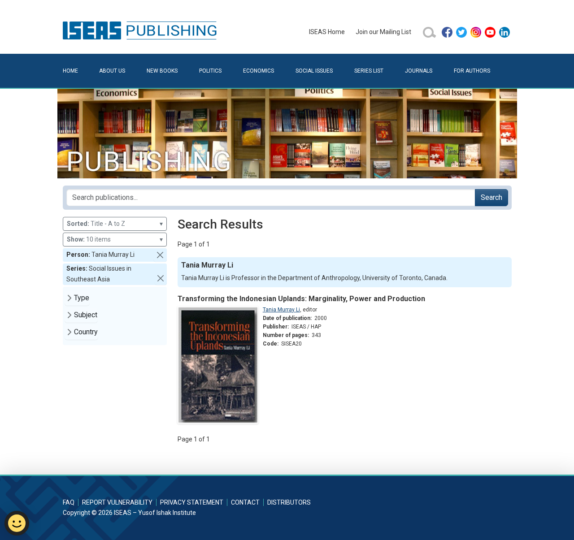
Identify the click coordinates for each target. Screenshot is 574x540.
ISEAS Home (327, 31)
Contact (245, 502)
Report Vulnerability (117, 502)
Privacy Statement (191, 502)
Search (491, 197)
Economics (258, 71)
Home (70, 71)
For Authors (472, 71)
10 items (115, 239)
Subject (85, 315)
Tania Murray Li (281, 310)
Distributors (289, 502)
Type (81, 298)
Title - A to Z (115, 223)
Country (86, 332)
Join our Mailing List (383, 31)
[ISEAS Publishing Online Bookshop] (141, 30)
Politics (210, 71)
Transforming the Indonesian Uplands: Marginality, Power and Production (301, 298)
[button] (160, 255)
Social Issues (314, 71)
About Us (112, 71)
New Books (162, 71)
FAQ (68, 502)
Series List (368, 71)
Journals (418, 71)
